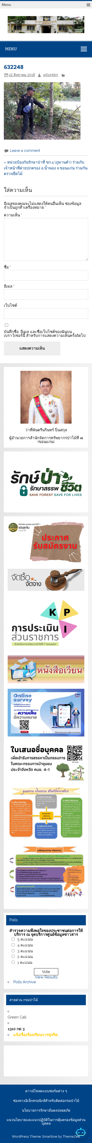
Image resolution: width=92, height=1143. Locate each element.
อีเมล (9, 286)
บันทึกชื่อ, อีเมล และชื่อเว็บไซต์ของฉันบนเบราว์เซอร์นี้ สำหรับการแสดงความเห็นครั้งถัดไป (45, 334)
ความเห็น (13, 215)
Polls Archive (24, 982)
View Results (46, 977)
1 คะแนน (24, 962)
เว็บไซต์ (10, 306)
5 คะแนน (25, 939)
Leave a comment (25, 151)
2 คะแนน (25, 956)
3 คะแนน (25, 951)
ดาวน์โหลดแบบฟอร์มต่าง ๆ (46, 1091)
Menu (6, 5)
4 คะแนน (25, 945)
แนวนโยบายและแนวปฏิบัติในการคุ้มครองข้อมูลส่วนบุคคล (46, 1121)
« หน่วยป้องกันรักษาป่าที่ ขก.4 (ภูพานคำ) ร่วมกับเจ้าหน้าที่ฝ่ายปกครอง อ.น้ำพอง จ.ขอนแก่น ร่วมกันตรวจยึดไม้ (45, 168)
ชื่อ (7, 267)
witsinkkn (50, 75)
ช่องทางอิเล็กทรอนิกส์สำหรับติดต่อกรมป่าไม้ (46, 1101)
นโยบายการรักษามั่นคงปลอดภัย (46, 1110)
